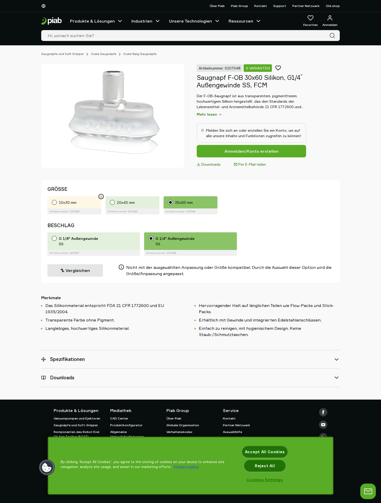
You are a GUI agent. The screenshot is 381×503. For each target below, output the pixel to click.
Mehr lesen (207, 114)
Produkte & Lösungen (92, 21)
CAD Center (119, 418)
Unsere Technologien (190, 21)
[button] (47, 467)
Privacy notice (186, 467)
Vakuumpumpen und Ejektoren (77, 418)
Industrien (141, 21)
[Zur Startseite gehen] (51, 21)
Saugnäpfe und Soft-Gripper (62, 54)
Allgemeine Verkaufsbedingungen (127, 434)
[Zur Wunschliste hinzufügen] (278, 68)
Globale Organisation (182, 425)
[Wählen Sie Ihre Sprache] (44, 6)
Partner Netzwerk (306, 6)
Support (279, 6)
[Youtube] (323, 425)
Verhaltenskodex (179, 432)
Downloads (211, 164)
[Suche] (333, 35)
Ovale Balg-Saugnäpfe (140, 54)
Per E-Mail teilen (252, 164)
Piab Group (239, 6)
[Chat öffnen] (368, 491)
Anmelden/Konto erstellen (251, 151)
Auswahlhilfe (232, 432)
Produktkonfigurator (126, 425)
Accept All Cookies (265, 452)
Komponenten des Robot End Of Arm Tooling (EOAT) (76, 434)
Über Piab (217, 6)
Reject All (265, 466)
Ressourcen (241, 21)
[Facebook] (323, 412)
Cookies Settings (264, 480)
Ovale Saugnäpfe (103, 54)
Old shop (333, 6)
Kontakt (260, 6)
